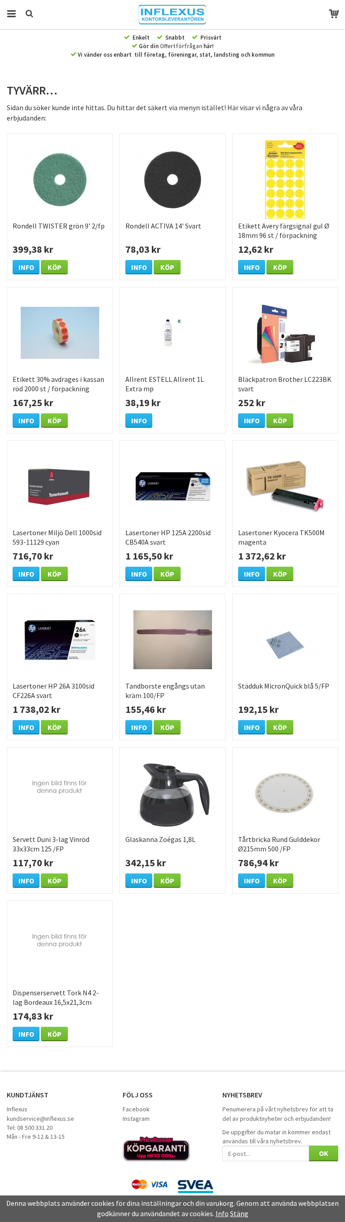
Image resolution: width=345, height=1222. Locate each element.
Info (26, 267)
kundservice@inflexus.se (40, 1119)
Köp (55, 267)
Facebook (136, 1109)
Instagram (136, 1119)
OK (323, 1153)
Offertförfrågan (181, 46)
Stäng (239, 1213)
